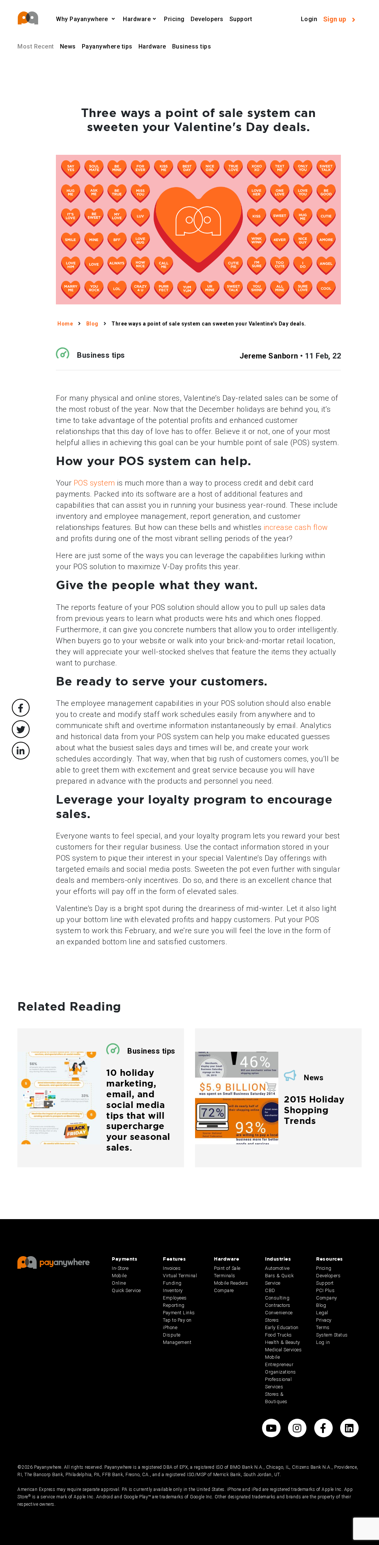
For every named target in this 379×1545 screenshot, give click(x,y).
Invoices (172, 1268)
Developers (207, 19)
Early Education (282, 1327)
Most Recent (35, 46)
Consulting (277, 1298)
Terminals (224, 1275)
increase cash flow (296, 527)
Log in (323, 1342)
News (68, 46)
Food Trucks (278, 1335)
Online (119, 1283)
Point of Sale (227, 1268)
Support (240, 19)
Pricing (174, 19)
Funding (172, 1283)
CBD (270, 1290)
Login (309, 19)
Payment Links (179, 1312)
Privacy (324, 1320)
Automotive (277, 1268)
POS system (94, 482)
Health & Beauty (282, 1342)
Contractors (278, 1305)
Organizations (280, 1372)
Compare (224, 1290)
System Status (332, 1335)
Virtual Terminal (180, 1275)
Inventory (173, 1290)
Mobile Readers (231, 1283)
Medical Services (283, 1349)
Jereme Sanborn (268, 355)
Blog (321, 1305)
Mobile (119, 1275)
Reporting (174, 1305)
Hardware (152, 46)
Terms (323, 1327)
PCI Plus (325, 1290)
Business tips (191, 46)
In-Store (120, 1268)
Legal (322, 1312)
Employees (175, 1298)
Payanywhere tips (107, 46)
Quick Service (126, 1290)
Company (326, 1298)
